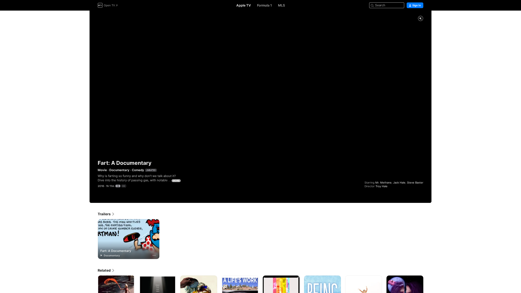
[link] (106, 214)
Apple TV (243, 5)
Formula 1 (264, 5)
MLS (281, 5)
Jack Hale (399, 182)
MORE (176, 180)
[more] (154, 255)
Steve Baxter (415, 182)
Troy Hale (381, 186)
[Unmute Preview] (420, 18)
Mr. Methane (383, 182)
